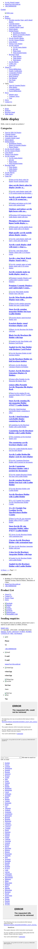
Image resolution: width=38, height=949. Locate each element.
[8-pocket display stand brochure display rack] (21, 319)
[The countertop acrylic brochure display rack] (21, 438)
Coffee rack (12, 63)
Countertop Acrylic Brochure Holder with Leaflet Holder (21, 432)
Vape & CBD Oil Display (13, 132)
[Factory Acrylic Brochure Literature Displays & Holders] (21, 367)
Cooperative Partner (15, 73)
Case (10, 98)
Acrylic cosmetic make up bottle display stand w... (19, 273)
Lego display (13, 42)
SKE (11, 633)
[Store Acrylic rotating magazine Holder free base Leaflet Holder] (21, 305)
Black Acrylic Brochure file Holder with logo (20, 336)
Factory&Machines (15, 69)
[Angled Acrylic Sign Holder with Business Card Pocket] (21, 343)
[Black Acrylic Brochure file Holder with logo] (21, 331)
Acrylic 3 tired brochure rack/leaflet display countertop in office (19, 419)
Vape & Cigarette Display (17, 85)
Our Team (12, 80)
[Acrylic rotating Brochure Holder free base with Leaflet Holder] (21, 476)
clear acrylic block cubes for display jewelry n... (20, 186)
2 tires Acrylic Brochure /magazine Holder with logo (20, 553)
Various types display (15, 44)
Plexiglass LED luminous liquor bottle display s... (19, 222)
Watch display (13, 29)
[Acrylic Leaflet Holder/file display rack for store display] (21, 450)
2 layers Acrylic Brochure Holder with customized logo (21, 541)
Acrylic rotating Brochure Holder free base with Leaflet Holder (21, 482)
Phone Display (17, 36)
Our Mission (13, 78)
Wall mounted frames (20, 53)
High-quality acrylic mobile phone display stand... (20, 234)
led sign (15, 49)
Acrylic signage (14, 45)
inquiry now (5, 628)
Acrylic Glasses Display (16, 40)
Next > (5, 570)
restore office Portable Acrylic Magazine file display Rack (21, 387)
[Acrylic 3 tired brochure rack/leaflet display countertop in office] (21, 413)
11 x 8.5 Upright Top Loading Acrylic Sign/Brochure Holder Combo (18, 511)
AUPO (9, 631)
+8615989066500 (10, 6)
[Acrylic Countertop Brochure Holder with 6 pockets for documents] (21, 462)
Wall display (17, 60)
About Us (8, 67)
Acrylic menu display (20, 47)
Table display (17, 58)
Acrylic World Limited (12, 2)
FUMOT (22, 631)
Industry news (13, 94)
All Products (18, 633)
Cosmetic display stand (16, 27)
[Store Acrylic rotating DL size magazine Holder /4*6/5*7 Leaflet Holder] (21, 397)
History (11, 82)
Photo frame (17, 51)
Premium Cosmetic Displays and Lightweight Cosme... (20, 287)
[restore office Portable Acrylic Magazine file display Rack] (21, 381)
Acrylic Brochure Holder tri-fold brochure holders (20, 360)
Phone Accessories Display (21, 34)
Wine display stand (15, 25)
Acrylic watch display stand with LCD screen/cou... (20, 198)
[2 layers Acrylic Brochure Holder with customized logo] (21, 536)
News (7, 93)
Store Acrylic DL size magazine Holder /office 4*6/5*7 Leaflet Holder (18, 528)
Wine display (13, 87)
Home (7, 16)
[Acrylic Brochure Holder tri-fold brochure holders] (21, 355)
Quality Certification (15, 71)
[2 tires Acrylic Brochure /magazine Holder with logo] (21, 548)
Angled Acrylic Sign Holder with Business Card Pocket (20, 348)
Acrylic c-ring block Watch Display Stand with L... (20, 259)
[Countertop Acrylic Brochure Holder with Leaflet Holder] (21, 427)
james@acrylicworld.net (12, 4)
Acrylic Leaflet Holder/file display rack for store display (21, 455)
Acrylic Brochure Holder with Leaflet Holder (19, 495)
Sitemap (3, 631)
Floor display (17, 56)
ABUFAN (15, 631)
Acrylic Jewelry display (16, 38)
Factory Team (9, 598)
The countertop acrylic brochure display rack (18, 443)
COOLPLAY (5, 633)
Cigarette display (14, 24)
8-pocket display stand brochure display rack (18, 324)
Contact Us (8, 102)
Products (7, 18)
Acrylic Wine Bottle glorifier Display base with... (20, 298)
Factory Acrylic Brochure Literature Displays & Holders (19, 373)
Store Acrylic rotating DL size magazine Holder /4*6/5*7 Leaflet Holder (19, 403)
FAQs (7, 100)
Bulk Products (13, 76)
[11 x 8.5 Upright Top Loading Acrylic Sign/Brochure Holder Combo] (21, 504)
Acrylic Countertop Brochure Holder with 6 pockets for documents (19, 468)
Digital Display (14, 31)
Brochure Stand (14, 54)
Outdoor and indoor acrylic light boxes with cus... (20, 210)
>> (9, 570)
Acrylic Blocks (14, 62)
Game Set (12, 65)
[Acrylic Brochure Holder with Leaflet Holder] (21, 490)
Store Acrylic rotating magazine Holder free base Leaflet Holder (20, 311)
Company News (14, 96)
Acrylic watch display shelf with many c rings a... (20, 246)
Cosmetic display (14, 89)
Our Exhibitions (14, 74)
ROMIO (29, 631)
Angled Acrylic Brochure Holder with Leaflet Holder (20, 565)
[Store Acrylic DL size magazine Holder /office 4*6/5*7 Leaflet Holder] (21, 522)
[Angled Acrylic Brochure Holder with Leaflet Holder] (21, 560)
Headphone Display (19, 33)
